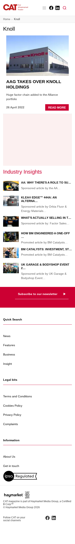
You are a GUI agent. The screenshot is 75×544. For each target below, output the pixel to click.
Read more (58, 108)
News (6, 336)
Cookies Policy (12, 405)
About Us (9, 456)
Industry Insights (22, 172)
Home (6, 19)
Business (9, 354)
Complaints (10, 424)
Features (9, 345)
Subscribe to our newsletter (37, 294)
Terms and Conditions (17, 396)
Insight (7, 363)
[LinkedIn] (57, 8)
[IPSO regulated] (37, 476)
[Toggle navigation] (44, 8)
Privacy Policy (12, 414)
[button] (64, 8)
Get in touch (11, 466)
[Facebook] (51, 8)
